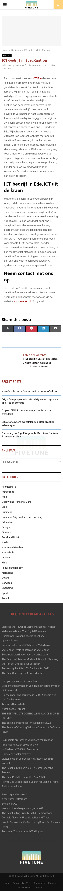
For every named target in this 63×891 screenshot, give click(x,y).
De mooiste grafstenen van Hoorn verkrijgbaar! (27, 740)
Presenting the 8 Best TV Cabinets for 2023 (26, 668)
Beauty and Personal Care (16, 501)
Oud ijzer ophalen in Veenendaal (19, 681)
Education (7, 522)
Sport (5, 593)
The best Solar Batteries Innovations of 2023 (26, 722)
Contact (39, 887)
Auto (4, 496)
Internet (6, 557)
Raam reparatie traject (14, 794)
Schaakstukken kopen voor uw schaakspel (25, 654)
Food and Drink (10, 537)
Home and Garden (12, 547)
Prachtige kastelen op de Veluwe (20, 744)
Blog (4, 506)
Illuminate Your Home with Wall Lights (22, 831)
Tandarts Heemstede (13, 704)
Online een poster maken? (16, 754)
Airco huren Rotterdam (14, 799)
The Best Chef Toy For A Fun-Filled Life (23, 673)
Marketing (7, 572)
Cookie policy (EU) (21, 883)
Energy (6, 527)
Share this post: (40, 366)
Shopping (7, 588)
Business (7, 55)
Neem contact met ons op (38, 363)
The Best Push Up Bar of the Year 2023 (23, 777)
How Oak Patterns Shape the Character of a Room (30, 391)
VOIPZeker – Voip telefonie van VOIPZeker (25, 650)
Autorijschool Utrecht (13, 709)
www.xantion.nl (22, 301)
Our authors (39, 883)
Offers (5, 577)
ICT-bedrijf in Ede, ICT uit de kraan (41, 359)
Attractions (8, 491)
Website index (24, 887)
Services (7, 583)
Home (6, 883)
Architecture (9, 486)
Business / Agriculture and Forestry (22, 517)
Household (8, 552)
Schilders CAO (10, 803)
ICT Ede (37, 78)
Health (5, 542)
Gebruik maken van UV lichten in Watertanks (26, 645)
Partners (52, 883)
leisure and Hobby (12, 567)
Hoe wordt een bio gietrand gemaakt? (22, 808)
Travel (5, 598)
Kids (4, 562)
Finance (6, 532)
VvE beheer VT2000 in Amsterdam (21, 749)
